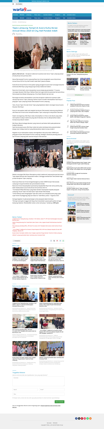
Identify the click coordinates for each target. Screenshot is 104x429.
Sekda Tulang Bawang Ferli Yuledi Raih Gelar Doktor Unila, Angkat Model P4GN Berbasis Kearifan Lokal (37, 223)
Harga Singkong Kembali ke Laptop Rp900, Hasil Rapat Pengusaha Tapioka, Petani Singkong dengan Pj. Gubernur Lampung (80, 116)
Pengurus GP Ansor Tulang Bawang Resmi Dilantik (77, 75)
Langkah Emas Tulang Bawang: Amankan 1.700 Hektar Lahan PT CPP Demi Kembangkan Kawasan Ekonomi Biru (37, 219)
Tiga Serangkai (19, 33)
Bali (64, 15)
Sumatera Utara (71, 15)
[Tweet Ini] (54, 241)
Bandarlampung (16, 25)
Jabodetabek (24, 25)
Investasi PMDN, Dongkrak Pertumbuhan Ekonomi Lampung (77, 174)
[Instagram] (85, 418)
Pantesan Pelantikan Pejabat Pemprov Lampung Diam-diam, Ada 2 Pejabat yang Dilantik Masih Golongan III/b (80, 110)
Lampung (28, 15)
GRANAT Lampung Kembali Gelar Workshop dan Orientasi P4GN (28, 235)
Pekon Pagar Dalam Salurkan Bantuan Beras (78, 179)
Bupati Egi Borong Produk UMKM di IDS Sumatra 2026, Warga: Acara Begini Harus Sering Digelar (79, 168)
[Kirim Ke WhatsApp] (63, 241)
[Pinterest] (82, 418)
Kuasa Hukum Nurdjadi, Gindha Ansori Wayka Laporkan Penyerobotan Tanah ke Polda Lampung (37, 233)
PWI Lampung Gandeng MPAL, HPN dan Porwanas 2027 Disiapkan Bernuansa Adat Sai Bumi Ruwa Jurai (37, 226)
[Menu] (13, 4)
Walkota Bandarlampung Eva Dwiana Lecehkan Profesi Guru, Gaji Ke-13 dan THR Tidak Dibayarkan (79, 105)
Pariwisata (30, 25)
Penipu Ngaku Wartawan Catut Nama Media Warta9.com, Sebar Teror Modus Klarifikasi (79, 30)
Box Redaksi (19, 4)
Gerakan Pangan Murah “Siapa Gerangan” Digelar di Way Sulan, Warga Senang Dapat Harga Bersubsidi (78, 189)
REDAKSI (22, 15)
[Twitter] (79, 418)
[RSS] (90, 418)
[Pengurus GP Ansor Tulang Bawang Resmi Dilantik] (79, 66)
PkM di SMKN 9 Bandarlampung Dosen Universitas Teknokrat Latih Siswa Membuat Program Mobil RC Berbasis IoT (80, 132)
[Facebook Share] (51, 241)
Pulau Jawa (37, 15)
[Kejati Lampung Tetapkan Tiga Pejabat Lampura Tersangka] (73, 36)
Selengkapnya (78, 95)
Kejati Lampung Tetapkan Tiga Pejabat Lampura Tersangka (72, 43)
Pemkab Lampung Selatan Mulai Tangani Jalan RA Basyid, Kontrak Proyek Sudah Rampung (79, 163)
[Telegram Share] (60, 241)
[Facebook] (76, 418)
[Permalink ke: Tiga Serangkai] (13, 34)
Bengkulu (57, 15)
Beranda (15, 15)
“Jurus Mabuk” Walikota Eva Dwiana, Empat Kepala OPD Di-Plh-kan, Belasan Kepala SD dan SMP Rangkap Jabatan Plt (37, 230)
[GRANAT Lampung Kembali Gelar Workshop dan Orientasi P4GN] (56, 269)
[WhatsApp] (87, 418)
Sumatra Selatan (47, 15)
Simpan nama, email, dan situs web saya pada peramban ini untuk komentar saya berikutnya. (37, 398)
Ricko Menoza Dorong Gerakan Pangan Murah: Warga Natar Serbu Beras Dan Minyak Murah (79, 183)
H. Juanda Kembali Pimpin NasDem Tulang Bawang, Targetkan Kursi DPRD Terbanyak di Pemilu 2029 (72, 88)
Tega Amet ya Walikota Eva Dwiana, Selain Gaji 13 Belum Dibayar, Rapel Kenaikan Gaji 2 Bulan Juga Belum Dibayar (79, 121)
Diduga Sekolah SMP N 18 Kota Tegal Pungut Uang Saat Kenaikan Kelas (79, 127)
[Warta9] (21, 9)
